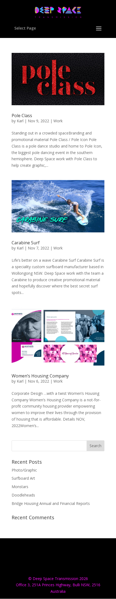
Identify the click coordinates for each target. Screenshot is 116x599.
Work (58, 120)
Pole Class (22, 115)
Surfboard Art (23, 478)
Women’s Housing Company (40, 376)
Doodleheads (23, 495)
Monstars (20, 486)
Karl (20, 120)
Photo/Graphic (24, 470)
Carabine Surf (26, 243)
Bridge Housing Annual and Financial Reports (51, 503)
